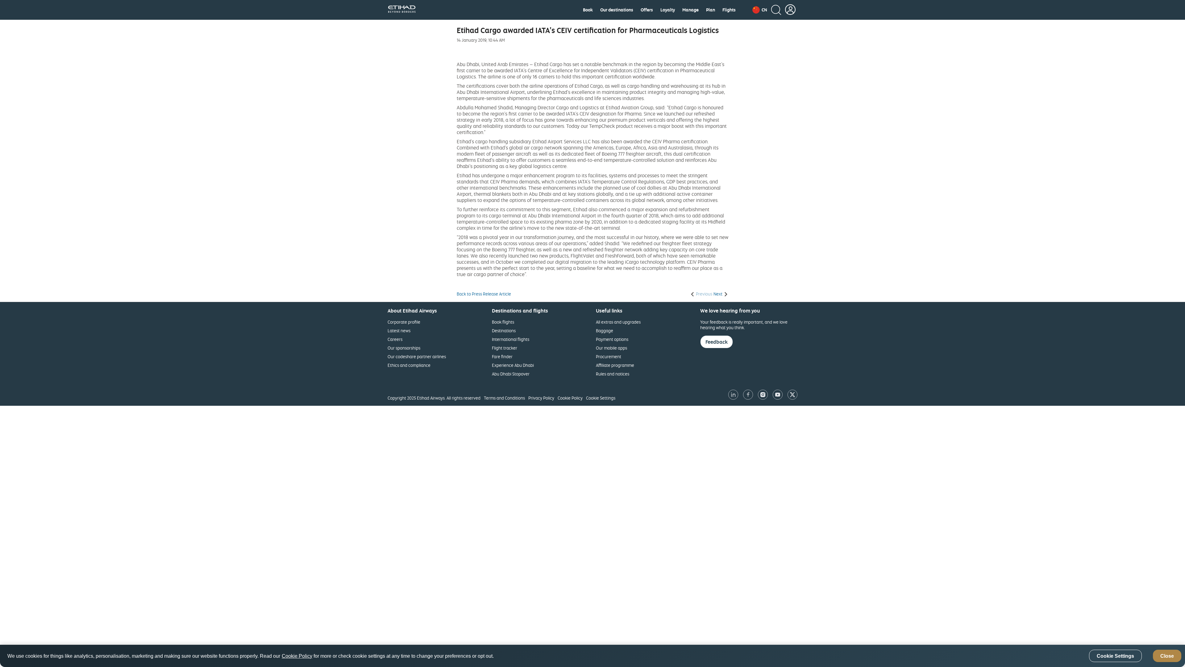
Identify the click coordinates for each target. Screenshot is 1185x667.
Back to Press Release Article (484, 294)
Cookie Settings (600, 398)
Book (588, 10)
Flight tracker (504, 348)
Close (1167, 656)
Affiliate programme (615, 365)
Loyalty (667, 10)
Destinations (504, 331)
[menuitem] (588, 10)
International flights (510, 339)
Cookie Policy (570, 398)
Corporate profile (404, 322)
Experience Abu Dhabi (513, 365)
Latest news (399, 331)
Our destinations (616, 10)
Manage (690, 10)
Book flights (503, 322)
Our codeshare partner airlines (417, 356)
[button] (759, 10)
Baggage (604, 331)
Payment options (612, 339)
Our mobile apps (611, 348)
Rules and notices (612, 374)
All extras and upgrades (618, 322)
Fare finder (502, 356)
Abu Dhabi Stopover (511, 374)
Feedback (716, 341)
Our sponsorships (404, 348)
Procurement (608, 356)
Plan (710, 10)
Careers (395, 339)
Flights (729, 10)
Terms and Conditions (504, 398)
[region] (592, 656)
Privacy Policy (541, 398)
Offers (647, 10)
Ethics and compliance (409, 365)
